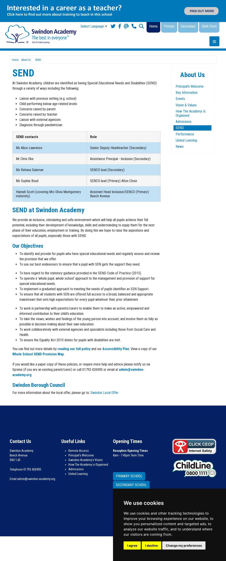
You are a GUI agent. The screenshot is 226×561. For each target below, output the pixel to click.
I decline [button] (151, 545)
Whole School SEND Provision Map (38, 354)
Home (153, 26)
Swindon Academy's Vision (85, 460)
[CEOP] (194, 446)
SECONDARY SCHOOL (131, 485)
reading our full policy (74, 349)
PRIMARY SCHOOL (129, 476)
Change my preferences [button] (184, 545)
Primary (169, 26)
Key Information (187, 92)
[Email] (126, 26)
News (180, 146)
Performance (185, 134)
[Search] (141, 26)
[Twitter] (113, 26)
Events (180, 99)
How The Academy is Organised (88, 464)
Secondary (188, 26)
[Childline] (194, 468)
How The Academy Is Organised (190, 113)
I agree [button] (132, 545)
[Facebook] (119, 26)
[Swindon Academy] (40, 34)
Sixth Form (209, 26)
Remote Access (78, 450)
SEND (180, 128)
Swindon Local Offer (104, 393)
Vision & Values (186, 105)
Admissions (183, 122)
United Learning (186, 140)
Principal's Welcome (189, 86)
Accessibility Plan (115, 349)
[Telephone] (134, 26)
